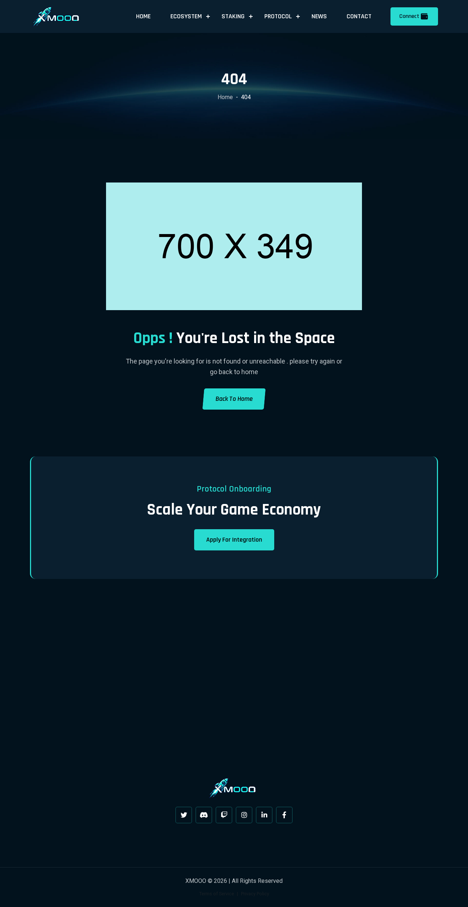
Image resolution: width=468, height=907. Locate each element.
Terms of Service (216, 893)
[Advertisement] (234, 680)
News (319, 16)
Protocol (278, 16)
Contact (359, 16)
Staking (233, 16)
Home (143, 16)
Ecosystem (186, 16)
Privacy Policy (255, 893)
